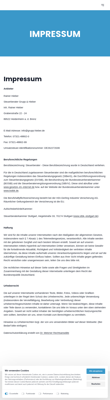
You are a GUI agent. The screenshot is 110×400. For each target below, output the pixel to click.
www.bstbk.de (11, 190)
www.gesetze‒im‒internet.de (19, 187)
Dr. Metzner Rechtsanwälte (54, 333)
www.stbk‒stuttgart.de (86, 216)
